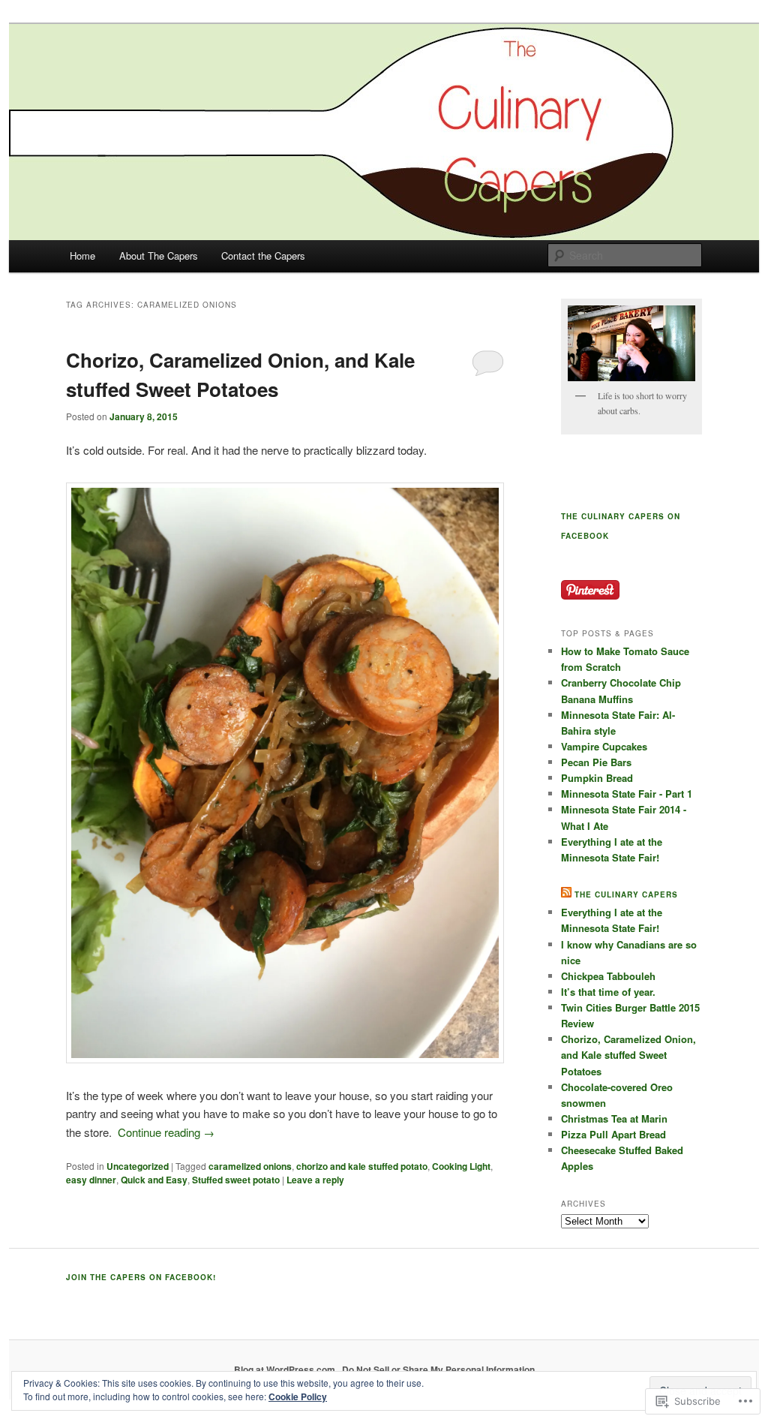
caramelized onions (250, 1166)
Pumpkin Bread (597, 778)
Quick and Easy (154, 1179)
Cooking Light (461, 1166)
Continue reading (166, 1132)
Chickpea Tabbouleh (608, 976)
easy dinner (91, 1179)
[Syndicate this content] (566, 894)
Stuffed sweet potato (236, 1179)
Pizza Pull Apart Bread (613, 1134)
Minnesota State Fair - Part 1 (626, 793)
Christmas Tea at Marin (614, 1118)
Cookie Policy (297, 1396)
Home (82, 255)
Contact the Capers (263, 255)
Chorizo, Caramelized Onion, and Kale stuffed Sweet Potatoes (628, 1055)
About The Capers (158, 255)
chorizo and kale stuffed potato (362, 1166)
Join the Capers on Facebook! (141, 1277)
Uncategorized (137, 1166)
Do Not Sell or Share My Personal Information (438, 1369)
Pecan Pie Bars (596, 762)
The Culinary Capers (626, 894)
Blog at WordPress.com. (286, 1369)
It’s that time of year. (608, 992)
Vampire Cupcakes (604, 746)
